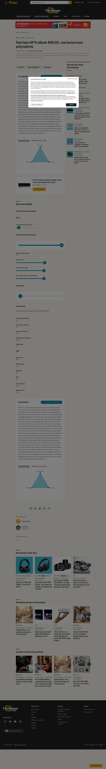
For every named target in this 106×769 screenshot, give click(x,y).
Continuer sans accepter (72, 78)
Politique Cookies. (71, 93)
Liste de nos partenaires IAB (37, 100)
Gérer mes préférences (37, 104)
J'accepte (71, 104)
